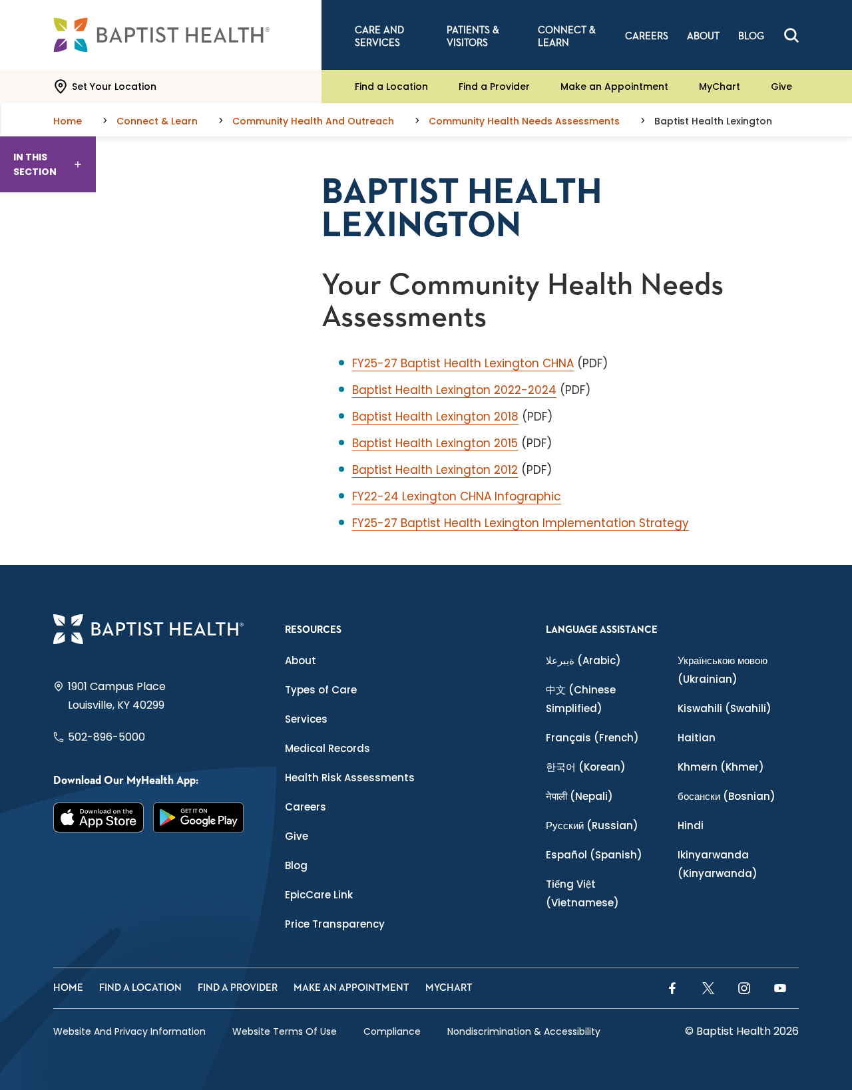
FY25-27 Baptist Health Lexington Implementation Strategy (520, 523)
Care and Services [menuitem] (379, 36)
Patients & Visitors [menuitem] (473, 36)
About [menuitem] (703, 36)
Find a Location (391, 86)
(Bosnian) (726, 796)
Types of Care (321, 690)
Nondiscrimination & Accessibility (523, 1031)
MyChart (719, 86)
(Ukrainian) (722, 669)
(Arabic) (583, 660)
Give (781, 86)
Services (306, 719)
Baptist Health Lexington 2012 (435, 470)
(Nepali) (579, 796)
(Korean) (586, 767)
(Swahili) (724, 708)
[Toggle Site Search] (791, 35)
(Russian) (592, 825)
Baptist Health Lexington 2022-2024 (454, 390)
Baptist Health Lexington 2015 (435, 443)
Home (68, 988)
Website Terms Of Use (284, 1031)
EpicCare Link (319, 895)
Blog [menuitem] (751, 36)
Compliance (392, 1031)
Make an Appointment (614, 86)
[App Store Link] (98, 818)
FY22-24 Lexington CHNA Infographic (456, 496)
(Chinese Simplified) (581, 699)
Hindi (691, 825)
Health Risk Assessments (350, 778)
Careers (305, 807)
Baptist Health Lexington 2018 (435, 417)
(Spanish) (594, 855)
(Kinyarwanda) (717, 864)
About (300, 660)
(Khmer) (721, 767)
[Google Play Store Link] (198, 818)
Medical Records (327, 748)
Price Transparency (335, 924)
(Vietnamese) (582, 893)
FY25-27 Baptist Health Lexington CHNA (463, 363)
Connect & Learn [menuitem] (567, 36)
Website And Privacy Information (129, 1031)
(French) (592, 738)
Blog (296, 865)
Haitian (697, 738)
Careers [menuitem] (646, 36)
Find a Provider (494, 86)
